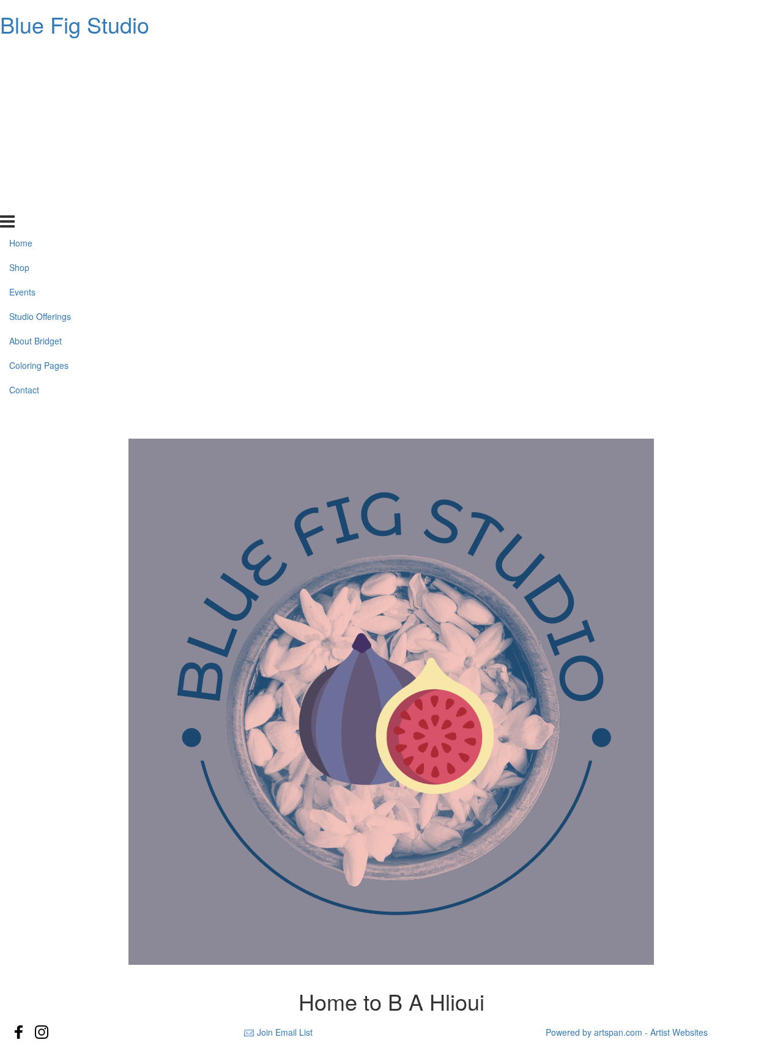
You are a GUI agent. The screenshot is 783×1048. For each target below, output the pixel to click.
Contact (24, 202)
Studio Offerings (40, 128)
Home (20, 55)
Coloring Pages (39, 177)
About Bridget (35, 153)
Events (22, 104)
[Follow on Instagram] (41, 1032)
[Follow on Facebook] (19, 1032)
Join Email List (285, 1032)
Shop (19, 79)
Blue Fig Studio (74, 24)
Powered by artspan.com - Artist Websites (627, 1032)
